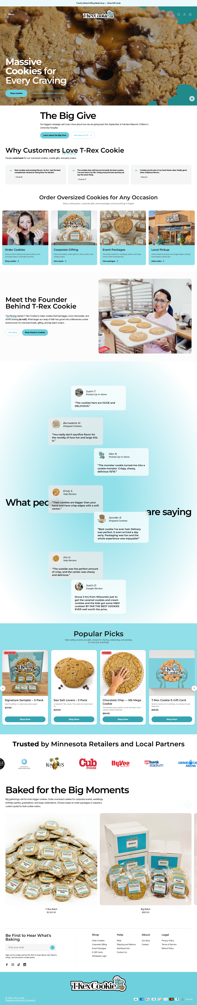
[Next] (194, 688)
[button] (192, 98)
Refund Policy (168, 948)
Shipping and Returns (126, 944)
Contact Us (122, 952)
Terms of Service (169, 944)
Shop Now (25, 719)
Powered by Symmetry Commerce (20, 1000)
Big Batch (145, 909)
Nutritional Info (123, 948)
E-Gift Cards (97, 952)
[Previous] (2, 688)
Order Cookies (98, 940)
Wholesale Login (99, 956)
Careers (145, 944)
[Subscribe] (52, 947)
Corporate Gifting (99, 944)
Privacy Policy (168, 940)
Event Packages (99, 948)
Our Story (146, 940)
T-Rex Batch (51, 909)
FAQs (119, 940)
